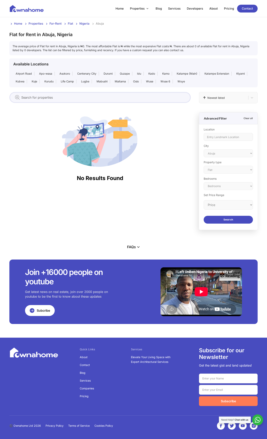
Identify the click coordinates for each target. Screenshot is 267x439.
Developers (195, 8)
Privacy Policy (55, 425)
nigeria (84, 23)
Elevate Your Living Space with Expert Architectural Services (150, 359)
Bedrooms (210, 178)
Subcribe (43, 310)
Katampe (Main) (187, 73)
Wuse (149, 81)
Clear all (248, 118)
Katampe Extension (216, 73)
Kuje (34, 81)
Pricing (229, 8)
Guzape (125, 73)
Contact (247, 8)
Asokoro (64, 73)
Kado (151, 73)
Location (209, 129)
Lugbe (85, 81)
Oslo (136, 81)
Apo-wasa (45, 73)
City (206, 145)
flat (70, 23)
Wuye (181, 81)
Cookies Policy (103, 425)
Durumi (108, 73)
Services (174, 8)
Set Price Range (214, 195)
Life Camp (67, 81)
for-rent (55, 23)
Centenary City (86, 73)
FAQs (131, 247)
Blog (159, 8)
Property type (212, 162)
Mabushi (102, 81)
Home (120, 8)
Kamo (165, 73)
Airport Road (24, 73)
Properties (137, 8)
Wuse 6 (165, 81)
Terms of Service (79, 425)
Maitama (120, 81)
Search (228, 219)
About (213, 8)
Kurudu (49, 81)
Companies (87, 388)
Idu (139, 73)
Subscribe (228, 401)
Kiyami (240, 73)
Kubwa (20, 81)
